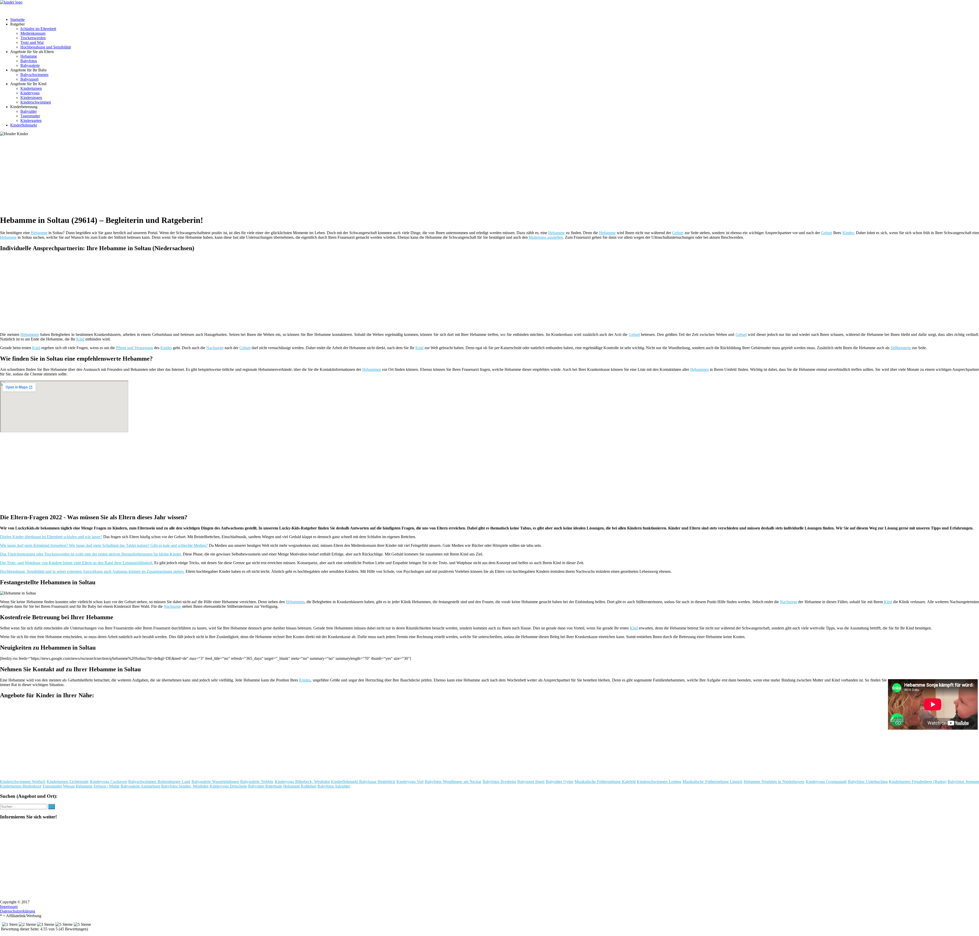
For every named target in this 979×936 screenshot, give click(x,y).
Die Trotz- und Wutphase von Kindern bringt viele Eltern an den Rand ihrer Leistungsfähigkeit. (76, 563)
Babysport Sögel (530, 781)
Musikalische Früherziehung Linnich (712, 781)
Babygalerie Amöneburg (140, 786)
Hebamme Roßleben (299, 786)
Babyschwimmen (34, 74)
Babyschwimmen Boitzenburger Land (159, 781)
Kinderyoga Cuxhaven (108, 781)
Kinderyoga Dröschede (228, 786)
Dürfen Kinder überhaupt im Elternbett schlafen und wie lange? (51, 537)
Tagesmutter (30, 116)
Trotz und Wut (32, 42)
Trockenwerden (33, 38)
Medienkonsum (32, 33)
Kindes (848, 233)
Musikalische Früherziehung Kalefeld (605, 781)
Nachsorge (215, 348)
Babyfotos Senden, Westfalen (185, 786)
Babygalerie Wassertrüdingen (215, 781)
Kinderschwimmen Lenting (659, 781)
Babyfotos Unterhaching (868, 781)
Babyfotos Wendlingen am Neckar (453, 781)
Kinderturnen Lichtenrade (67, 781)
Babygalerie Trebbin (256, 781)
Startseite (17, 19)
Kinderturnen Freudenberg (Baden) (917, 781)
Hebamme (28, 56)
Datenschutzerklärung (17, 911)
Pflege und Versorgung (134, 348)
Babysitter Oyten (559, 781)
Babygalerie (30, 65)
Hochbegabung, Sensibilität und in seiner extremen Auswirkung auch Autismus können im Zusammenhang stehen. (92, 571)
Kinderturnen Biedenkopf (20, 786)
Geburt (677, 233)
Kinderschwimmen (35, 102)
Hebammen (29, 334)
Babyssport (29, 79)
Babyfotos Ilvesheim (499, 781)
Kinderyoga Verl (409, 781)
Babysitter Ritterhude (265, 786)
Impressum (9, 906)
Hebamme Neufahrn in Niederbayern (774, 781)
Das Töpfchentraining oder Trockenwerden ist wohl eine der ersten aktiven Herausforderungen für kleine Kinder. (91, 554)
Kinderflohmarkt (23, 125)
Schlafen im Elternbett (38, 29)
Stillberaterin (901, 348)
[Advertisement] (157, 174)
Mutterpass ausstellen (546, 237)
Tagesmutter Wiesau (58, 786)
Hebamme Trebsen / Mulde (98, 786)
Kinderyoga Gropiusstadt (826, 781)
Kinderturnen (31, 88)
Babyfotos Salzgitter (333, 786)
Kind (80, 339)
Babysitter (28, 111)
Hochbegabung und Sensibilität (45, 47)
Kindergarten (31, 120)
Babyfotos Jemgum (963, 781)
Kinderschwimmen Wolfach (22, 781)
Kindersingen (31, 97)
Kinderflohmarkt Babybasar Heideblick (363, 781)
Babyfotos (28, 61)
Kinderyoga (30, 93)
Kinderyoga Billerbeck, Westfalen (302, 781)
